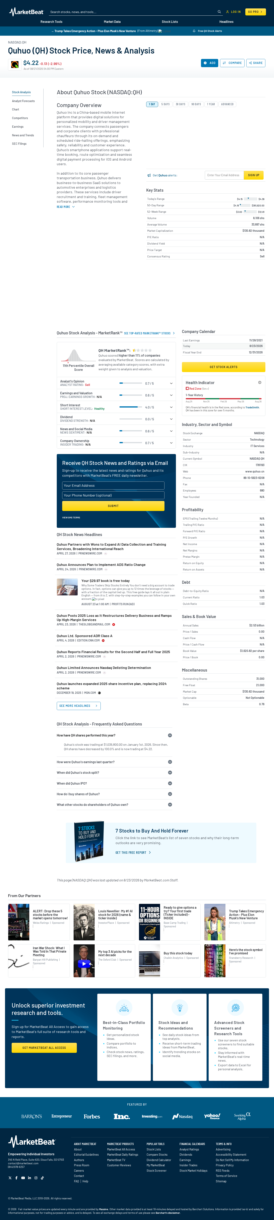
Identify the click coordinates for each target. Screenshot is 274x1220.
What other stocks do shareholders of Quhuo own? (92, 804)
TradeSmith (252, 407)
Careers (79, 1170)
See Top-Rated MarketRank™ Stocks (147, 333)
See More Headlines (75, 705)
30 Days (180, 104)
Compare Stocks (157, 1154)
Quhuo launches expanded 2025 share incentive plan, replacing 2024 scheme (112, 686)
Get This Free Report (131, 852)
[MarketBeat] (26, 11)
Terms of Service (226, 1176)
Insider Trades (188, 1165)
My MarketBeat (156, 1165)
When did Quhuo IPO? (72, 783)
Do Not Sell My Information (232, 1160)
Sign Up (253, 175)
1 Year (211, 104)
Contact (79, 1176)
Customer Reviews (119, 1165)
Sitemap (221, 1181)
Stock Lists (154, 1149)
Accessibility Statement (231, 1154)
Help (85, 1181)
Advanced (227, 104)
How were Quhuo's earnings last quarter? (86, 762)
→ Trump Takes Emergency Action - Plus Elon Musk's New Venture (93, 30)
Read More (63, 206)
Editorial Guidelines (86, 1154)
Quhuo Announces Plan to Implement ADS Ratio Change (101, 564)
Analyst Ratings (189, 1149)
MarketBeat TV (116, 1160)
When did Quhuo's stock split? (78, 772)
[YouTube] (23, 1178)
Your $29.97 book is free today (105, 581)
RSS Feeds (222, 1170)
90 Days (196, 104)
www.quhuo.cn (254, 471)
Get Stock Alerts (223, 367)
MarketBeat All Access (121, 1149)
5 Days (165, 104)
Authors (79, 1160)
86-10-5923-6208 (254, 478)
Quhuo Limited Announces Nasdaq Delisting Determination (104, 668)
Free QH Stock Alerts (209, 30)
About (78, 1149)
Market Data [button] (112, 21)
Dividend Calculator (159, 1160)
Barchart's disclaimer (168, 1212)
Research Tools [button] (51, 21)
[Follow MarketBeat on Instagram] (36, 1178)
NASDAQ (259, 433)
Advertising (223, 1149)
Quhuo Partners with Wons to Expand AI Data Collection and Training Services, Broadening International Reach (111, 546)
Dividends (186, 1154)
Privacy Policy (225, 1165)
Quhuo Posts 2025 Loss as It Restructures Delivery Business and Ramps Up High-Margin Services (114, 617)
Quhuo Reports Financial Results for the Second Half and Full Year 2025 (113, 652)
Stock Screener (156, 1170)
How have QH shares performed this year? (86, 735)
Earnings (185, 1160)
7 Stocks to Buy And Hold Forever (152, 831)
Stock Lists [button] (170, 21)
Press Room (81, 1165)
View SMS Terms (71, 517)
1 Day (152, 104)
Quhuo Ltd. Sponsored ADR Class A (85, 636)
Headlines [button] (226, 21)
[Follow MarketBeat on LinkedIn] (29, 1178)
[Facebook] (16, 1178)
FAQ (76, 1181)
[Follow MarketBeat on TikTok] (42, 1178)
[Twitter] (10, 1178)
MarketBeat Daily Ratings (122, 1154)
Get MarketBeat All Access (44, 1047)
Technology (257, 439)
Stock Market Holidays (193, 1170)
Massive (103, 1209)
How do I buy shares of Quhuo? (78, 794)
